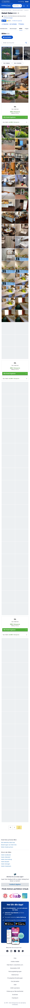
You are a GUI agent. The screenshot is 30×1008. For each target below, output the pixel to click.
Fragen (26, 28)
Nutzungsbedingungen (15, 971)
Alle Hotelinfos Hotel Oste (8, 842)
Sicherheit (15, 994)
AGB (15, 984)
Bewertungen (13, 28)
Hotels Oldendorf (5, 857)
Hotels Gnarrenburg (6, 859)
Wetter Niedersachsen (7, 847)
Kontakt (20, 1)
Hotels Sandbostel (6, 855)
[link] (24, 5)
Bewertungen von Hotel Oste (8, 845)
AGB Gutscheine (15, 988)
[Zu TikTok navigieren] (15, 951)
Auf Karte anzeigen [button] (8, 17)
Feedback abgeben (15, 884)
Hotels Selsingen (5, 864)
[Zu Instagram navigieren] (11, 951)
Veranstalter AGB (15, 968)
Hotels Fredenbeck (6, 866)
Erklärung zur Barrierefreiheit (15, 991)
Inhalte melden (15, 961)
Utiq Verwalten (15, 981)
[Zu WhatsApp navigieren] (22, 951)
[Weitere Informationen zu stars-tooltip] (18, 13)
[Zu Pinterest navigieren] (19, 951)
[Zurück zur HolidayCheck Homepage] (6, 6)
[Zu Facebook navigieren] (7, 951)
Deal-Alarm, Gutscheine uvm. (15, 965)
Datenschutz (15, 974)
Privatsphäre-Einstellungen (15, 978)
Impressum (15, 998)
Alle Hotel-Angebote (9, 117)
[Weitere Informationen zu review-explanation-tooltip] (21, 20)
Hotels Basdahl (5, 861)
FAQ (15, 958)
